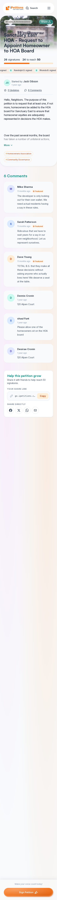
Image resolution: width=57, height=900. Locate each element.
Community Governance (18, 159)
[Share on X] (18, 410)
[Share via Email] (35, 410)
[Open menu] (48, 8)
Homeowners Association (18, 153)
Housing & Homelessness (18, 22)
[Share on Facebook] (10, 410)
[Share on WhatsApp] (27, 410)
